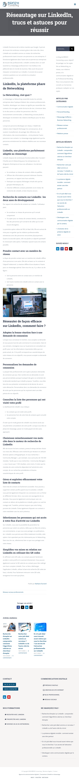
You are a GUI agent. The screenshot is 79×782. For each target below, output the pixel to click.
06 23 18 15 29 (9, 684)
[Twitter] (70, 248)
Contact (55, 771)
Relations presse (62, 133)
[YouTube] (66, 248)
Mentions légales (47, 771)
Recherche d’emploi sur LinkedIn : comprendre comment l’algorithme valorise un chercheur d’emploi (7, 643)
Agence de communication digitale (29, 774)
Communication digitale (65, 107)
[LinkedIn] (57, 248)
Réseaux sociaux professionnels (13, 592)
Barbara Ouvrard (40, 584)
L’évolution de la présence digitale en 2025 (63, 232)
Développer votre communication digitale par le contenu (65, 220)
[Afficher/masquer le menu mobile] (75, 4)
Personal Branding (63, 112)
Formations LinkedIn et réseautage (50, 774)
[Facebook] (62, 248)
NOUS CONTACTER (10, 689)
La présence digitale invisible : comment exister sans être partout (57, 734)
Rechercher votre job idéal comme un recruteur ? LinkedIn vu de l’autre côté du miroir (23, 641)
